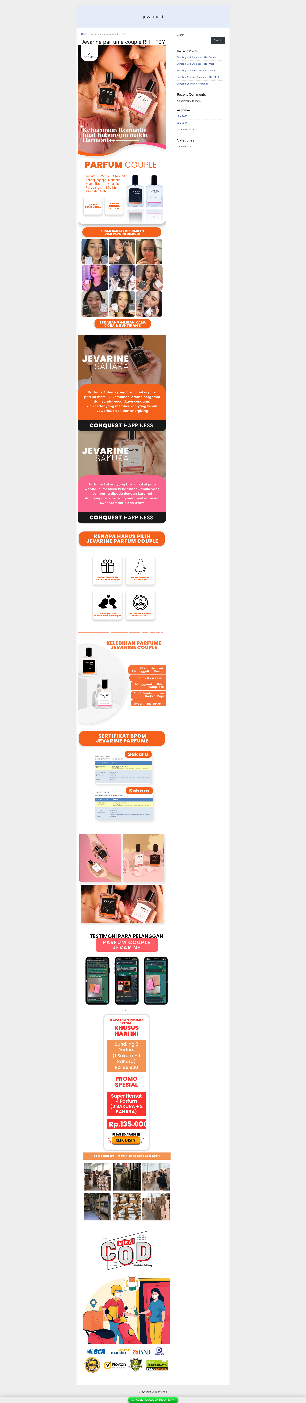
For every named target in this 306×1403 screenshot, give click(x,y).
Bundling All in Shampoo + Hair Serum (196, 70)
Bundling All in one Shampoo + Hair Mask (198, 77)
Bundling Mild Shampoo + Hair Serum (196, 57)
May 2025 (182, 116)
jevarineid (153, 16)
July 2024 (182, 122)
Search (180, 34)
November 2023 (185, 129)
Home (84, 34)
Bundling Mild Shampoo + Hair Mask (196, 63)
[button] (86, 981)
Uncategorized (184, 146)
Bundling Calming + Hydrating (192, 83)
